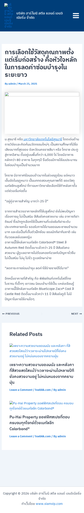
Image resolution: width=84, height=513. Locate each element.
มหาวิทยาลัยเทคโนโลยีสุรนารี (42, 139)
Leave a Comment (21, 390)
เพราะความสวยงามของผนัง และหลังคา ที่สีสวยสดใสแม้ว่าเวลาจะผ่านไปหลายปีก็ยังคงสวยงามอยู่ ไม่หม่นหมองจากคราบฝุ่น (41, 374)
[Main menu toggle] (76, 16)
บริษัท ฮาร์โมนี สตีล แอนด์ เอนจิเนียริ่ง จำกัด (39, 16)
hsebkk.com (43, 390)
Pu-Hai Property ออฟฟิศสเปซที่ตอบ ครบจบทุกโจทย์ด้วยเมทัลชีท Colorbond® (39, 423)
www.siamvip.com (49, 504)
